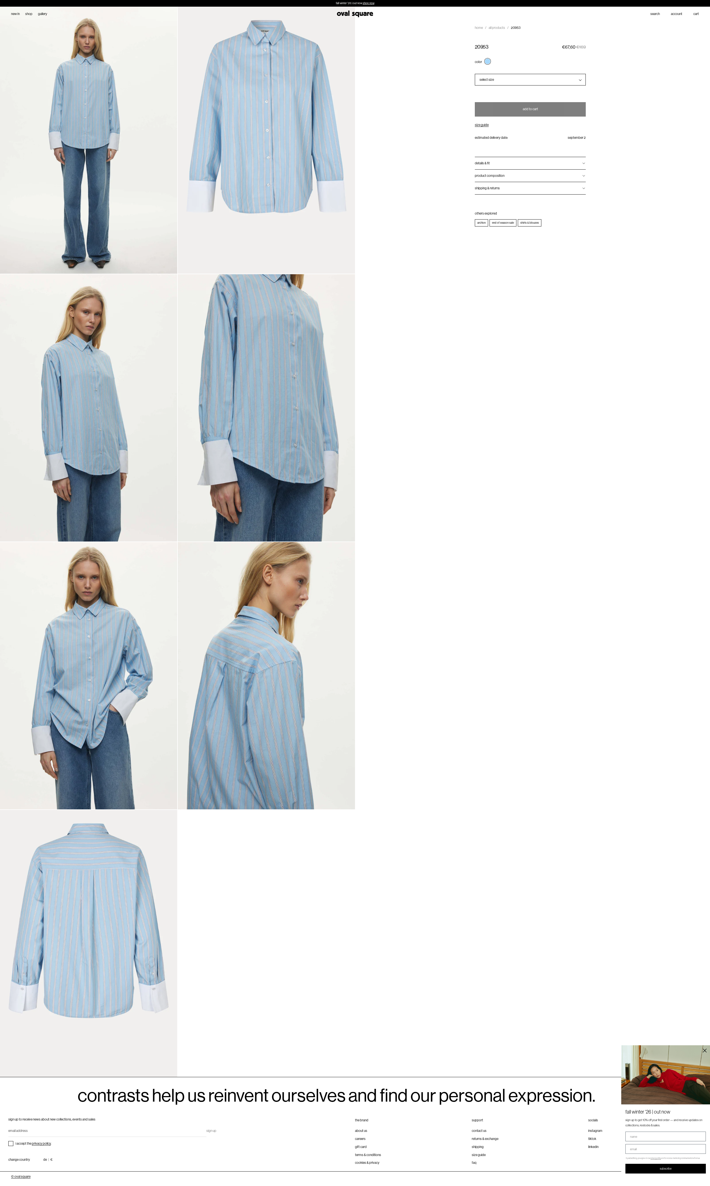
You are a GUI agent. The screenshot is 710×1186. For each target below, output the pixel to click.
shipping (478, 1147)
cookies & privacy (367, 1163)
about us (361, 1131)
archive (481, 222)
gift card (361, 1147)
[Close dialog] (705, 1050)
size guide (482, 125)
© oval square (21, 1177)
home (479, 28)
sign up (211, 1131)
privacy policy (41, 1143)
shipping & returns (487, 188)
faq (474, 1163)
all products (497, 28)
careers (360, 1139)
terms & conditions (368, 1155)
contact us (479, 1131)
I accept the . (33, 1143)
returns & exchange (485, 1139)
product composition (489, 176)
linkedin (593, 1147)
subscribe (666, 1168)
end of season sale (503, 222)
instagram (595, 1131)
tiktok (592, 1139)
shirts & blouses (529, 222)
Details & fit (482, 163)
